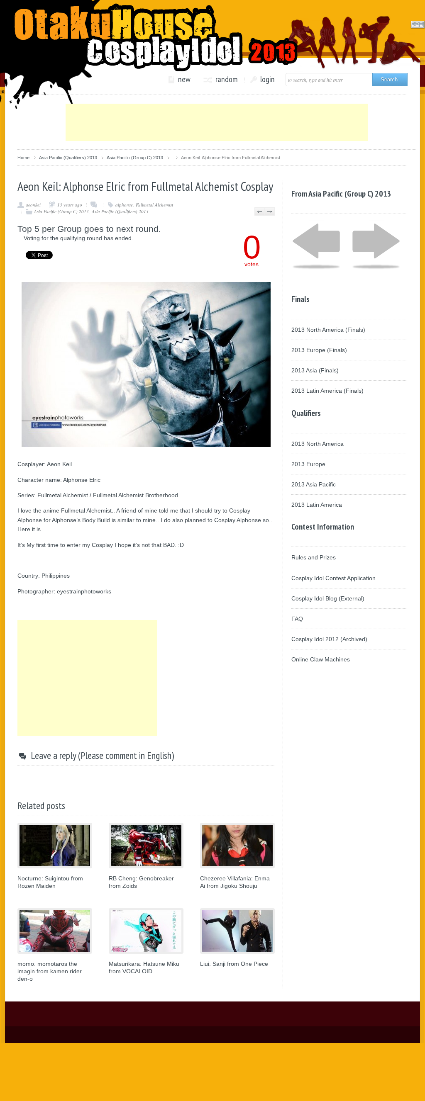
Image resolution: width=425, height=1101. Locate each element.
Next (269, 211)
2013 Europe (308, 464)
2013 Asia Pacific (313, 484)
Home (23, 157)
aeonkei (33, 205)
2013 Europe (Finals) (319, 350)
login (267, 79)
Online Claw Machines (320, 659)
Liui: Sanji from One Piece (234, 963)
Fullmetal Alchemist (154, 205)
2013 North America (317, 443)
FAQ (297, 618)
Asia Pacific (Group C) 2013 (135, 157)
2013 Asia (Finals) (315, 370)
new (184, 79)
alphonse (124, 205)
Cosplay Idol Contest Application (333, 578)
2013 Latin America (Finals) (327, 390)
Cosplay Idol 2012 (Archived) (329, 639)
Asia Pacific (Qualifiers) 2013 (68, 157)
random (226, 79)
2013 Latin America (316, 504)
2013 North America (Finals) (328, 329)
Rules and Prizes (313, 557)
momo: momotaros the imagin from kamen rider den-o (49, 971)
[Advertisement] (217, 122)
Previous (259, 211)
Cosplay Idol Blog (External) (327, 598)
